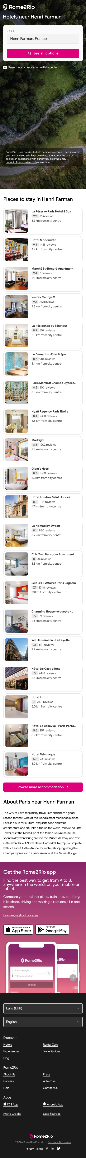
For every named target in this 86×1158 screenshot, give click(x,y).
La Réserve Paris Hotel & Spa (51, 211)
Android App (54, 1104)
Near (10, 31)
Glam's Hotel (40, 468)
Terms (39, 1148)
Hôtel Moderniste (44, 240)
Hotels (7, 1044)
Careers (8, 1081)
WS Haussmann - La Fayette (51, 640)
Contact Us (50, 1088)
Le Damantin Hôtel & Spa (49, 354)
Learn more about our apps (20, 915)
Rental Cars (50, 1044)
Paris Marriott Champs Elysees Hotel (53, 385)
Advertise (49, 1081)
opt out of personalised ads (21, 162)
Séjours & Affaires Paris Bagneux (54, 583)
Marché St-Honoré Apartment (52, 268)
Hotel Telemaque (43, 754)
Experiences (11, 1051)
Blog (6, 1058)
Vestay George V (43, 297)
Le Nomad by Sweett (46, 526)
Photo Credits (12, 1114)
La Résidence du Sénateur (49, 326)
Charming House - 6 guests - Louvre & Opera (51, 613)
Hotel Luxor (40, 697)
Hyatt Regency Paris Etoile (50, 411)
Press (46, 1074)
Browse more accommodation (40, 787)
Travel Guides (52, 1051)
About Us (9, 1074)
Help (6, 1088)
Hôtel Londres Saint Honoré (51, 497)
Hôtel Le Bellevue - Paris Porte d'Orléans (53, 727)
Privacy (30, 1148)
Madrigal (38, 440)
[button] (43, 53)
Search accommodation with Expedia (32, 67)
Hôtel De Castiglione (46, 669)
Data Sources (52, 1114)
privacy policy (48, 158)
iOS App (12, 1104)
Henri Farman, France (28, 38)
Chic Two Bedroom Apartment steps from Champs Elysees (53, 556)
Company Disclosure (59, 1142)
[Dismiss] (78, 152)
